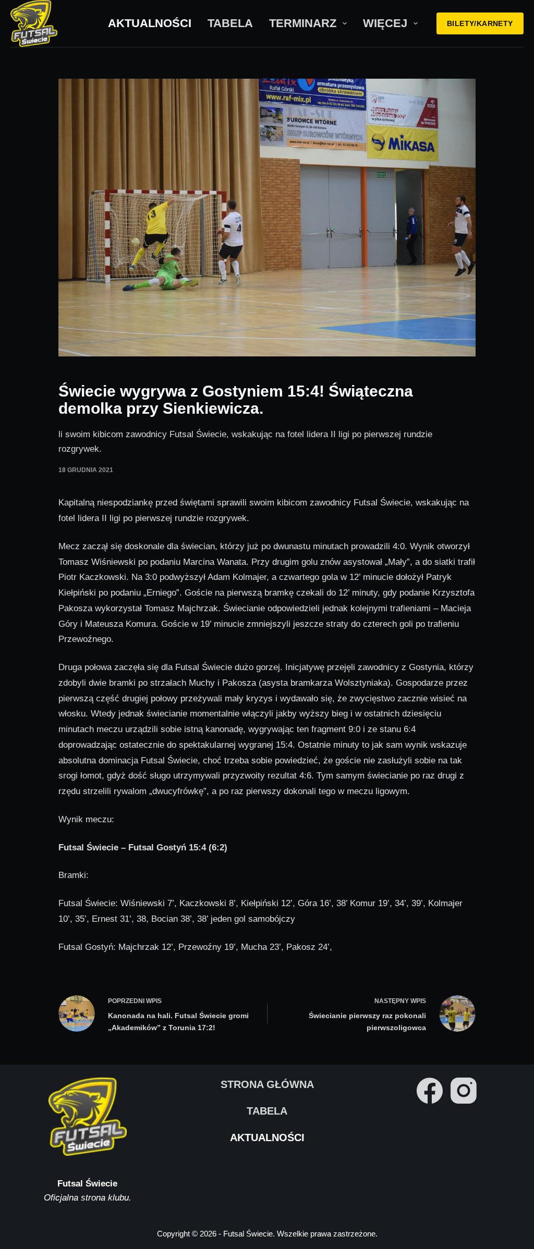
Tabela (230, 23)
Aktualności (149, 23)
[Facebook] (430, 1091)
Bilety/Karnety (480, 23)
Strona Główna (267, 1084)
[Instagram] (464, 1091)
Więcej (385, 23)
